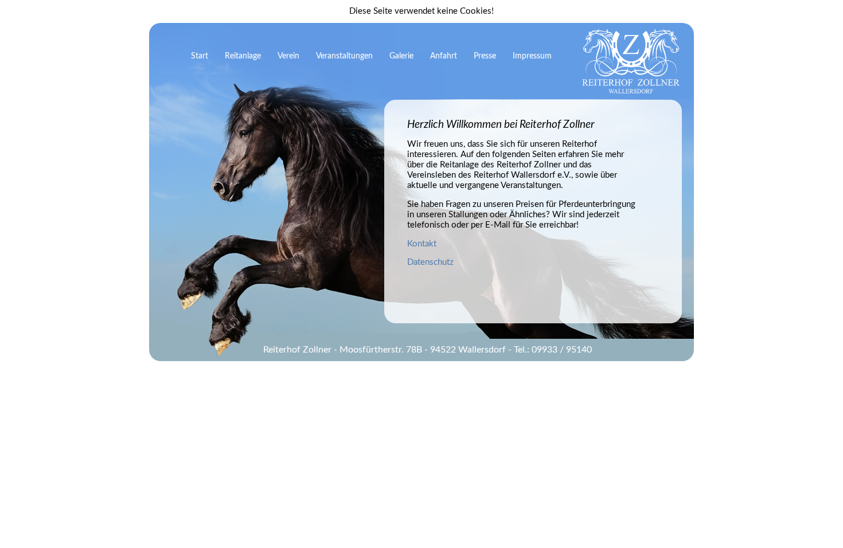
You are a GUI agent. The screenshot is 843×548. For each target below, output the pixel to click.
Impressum (532, 56)
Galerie (401, 56)
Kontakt (421, 244)
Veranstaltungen (344, 56)
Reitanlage (243, 56)
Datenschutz (430, 262)
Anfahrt (443, 56)
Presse (485, 56)
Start (199, 56)
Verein (288, 56)
